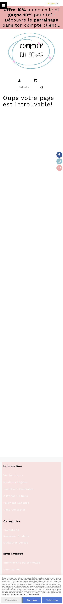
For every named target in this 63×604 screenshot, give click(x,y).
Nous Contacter (14, 509)
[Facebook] (59, 155)
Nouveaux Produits (16, 536)
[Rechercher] (42, 87)
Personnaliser (11, 600)
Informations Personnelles (21, 562)
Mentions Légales (15, 482)
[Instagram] (59, 161)
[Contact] (59, 168)
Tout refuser (32, 600)
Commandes (12, 569)
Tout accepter (52, 600)
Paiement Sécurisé (16, 502)
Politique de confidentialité (26, 594)
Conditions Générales (18, 489)
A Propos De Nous (15, 495)
